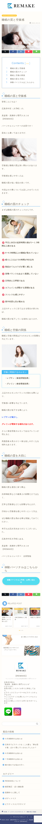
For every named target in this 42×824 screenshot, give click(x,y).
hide (27, 63)
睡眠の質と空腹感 (17, 68)
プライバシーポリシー (19, 816)
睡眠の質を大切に (17, 79)
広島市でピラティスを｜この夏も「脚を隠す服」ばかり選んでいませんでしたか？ (21, 746)
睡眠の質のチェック (18, 72)
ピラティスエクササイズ (9, 15)
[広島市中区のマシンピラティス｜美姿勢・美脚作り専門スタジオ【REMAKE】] (21, 9)
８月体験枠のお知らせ (14, 753)
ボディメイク (10, 798)
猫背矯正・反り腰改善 (14, 787)
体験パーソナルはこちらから (22, 82)
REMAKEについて (13, 781)
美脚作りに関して (12, 792)
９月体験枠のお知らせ (14, 739)
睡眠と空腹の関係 (17, 75)
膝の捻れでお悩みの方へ (14, 765)
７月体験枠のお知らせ (14, 759)
